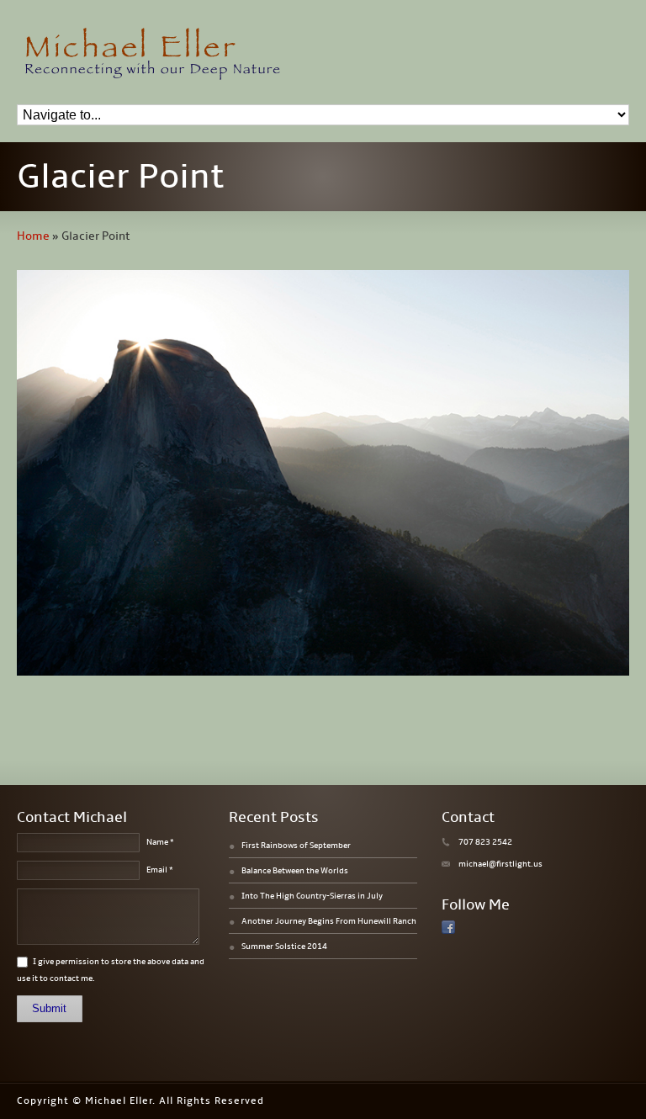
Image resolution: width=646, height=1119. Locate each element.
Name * (160, 842)
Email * (159, 870)
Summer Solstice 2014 (284, 946)
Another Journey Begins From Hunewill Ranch (328, 921)
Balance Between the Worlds (294, 871)
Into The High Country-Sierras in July (312, 896)
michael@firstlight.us (500, 864)
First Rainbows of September (296, 846)
